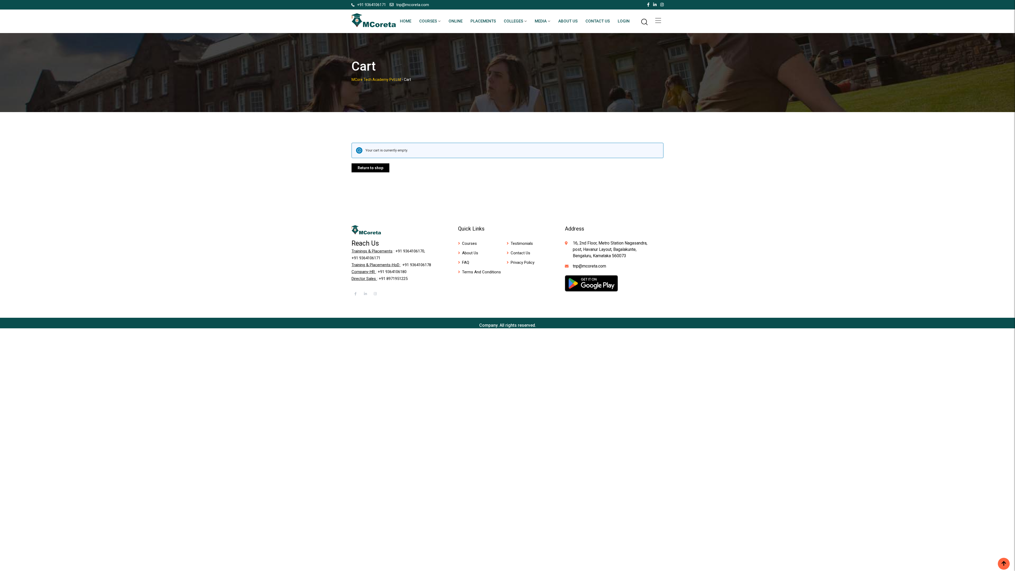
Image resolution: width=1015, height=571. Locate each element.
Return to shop (370, 168)
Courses (428, 21)
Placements (483, 21)
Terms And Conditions (481, 272)
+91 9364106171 (371, 4)
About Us (568, 21)
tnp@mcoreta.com (412, 4)
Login (624, 21)
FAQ (465, 262)
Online (456, 21)
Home (405, 21)
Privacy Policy (522, 262)
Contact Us (597, 21)
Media (541, 21)
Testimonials (522, 243)
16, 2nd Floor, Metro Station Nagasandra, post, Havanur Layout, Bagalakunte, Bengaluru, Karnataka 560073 (610, 249)
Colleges (513, 21)
